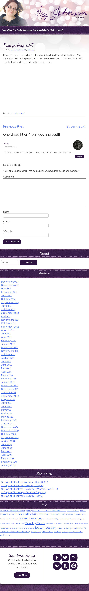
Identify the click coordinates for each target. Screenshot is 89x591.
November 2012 (9, 319)
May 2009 (6, 451)
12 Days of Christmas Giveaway (12, 511)
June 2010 (6, 406)
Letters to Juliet (19, 523)
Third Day (57, 532)
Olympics (66, 523)
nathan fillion (59, 523)
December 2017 (9, 281)
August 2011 (7, 357)
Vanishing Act (5, 535)
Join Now (22, 575)
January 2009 (8, 465)
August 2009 (8, 441)
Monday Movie (35, 523)
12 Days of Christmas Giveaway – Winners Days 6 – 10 (29, 489)
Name (7, 211)
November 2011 (9, 351)
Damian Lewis (4, 519)
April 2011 (6, 371)
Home (4, 30)
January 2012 (8, 344)
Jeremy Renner (9, 523)
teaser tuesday (45, 527)
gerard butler (45, 519)
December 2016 (9, 285)
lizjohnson (31, 50)
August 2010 (8, 399)
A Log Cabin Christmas (49, 510)
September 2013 (10, 312)
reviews (32, 528)
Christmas (39, 514)
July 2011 (6, 361)
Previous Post (13, 126)
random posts (14, 528)
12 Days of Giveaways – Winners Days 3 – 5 (24, 492)
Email (6, 221)
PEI (71, 523)
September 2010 (10, 396)
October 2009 (8, 434)
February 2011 (8, 378)
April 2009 (6, 454)
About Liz (11, 30)
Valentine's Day (78, 532)
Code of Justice (74, 514)
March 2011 (7, 375)
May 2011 (6, 368)
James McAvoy (76, 519)
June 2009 (6, 448)
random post (4, 528)
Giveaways (27, 30)
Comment (9, 176)
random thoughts (24, 528)
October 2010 (8, 392)
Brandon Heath (26, 514)
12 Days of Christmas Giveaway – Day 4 (21, 496)
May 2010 (6, 409)
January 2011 (8, 382)
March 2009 (7, 458)
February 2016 (8, 292)
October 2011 (8, 354)
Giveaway (54, 519)
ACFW (35, 510)
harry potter (63, 519)
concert (83, 514)
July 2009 (6, 444)
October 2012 (8, 323)
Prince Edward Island (81, 524)
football (15, 519)
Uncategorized (18, 113)
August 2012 (8, 330)
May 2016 (6, 288)
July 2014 (6, 306)
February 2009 (9, 461)
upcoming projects (67, 532)
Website (7, 231)
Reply (79, 156)
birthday (7, 514)
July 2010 (6, 403)
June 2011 (6, 364)
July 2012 (6, 333)
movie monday (50, 523)
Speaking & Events (41, 30)
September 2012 (10, 326)
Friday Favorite (29, 518)
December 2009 (10, 427)
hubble (69, 519)
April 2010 (6, 413)
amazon (63, 510)
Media (52, 30)
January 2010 (8, 423)
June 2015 (6, 295)
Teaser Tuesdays (64, 528)
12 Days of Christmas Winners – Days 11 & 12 (24, 482)
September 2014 (10, 302)
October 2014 (8, 299)
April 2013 (6, 316)
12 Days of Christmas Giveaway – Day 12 (22, 485)
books (14, 514)
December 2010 (9, 385)
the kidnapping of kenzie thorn (42, 532)
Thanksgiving (77, 528)
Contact (60, 30)
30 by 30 (29, 511)
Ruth (6, 143)
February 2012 (8, 340)
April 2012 (6, 337)
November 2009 (10, 430)
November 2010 (9, 389)
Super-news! (76, 126)
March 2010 (7, 416)
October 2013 (8, 309)
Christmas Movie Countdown (57, 514)
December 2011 (9, 347)
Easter (11, 519)
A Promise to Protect (73, 510)
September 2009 (10, 437)
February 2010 (8, 420)
